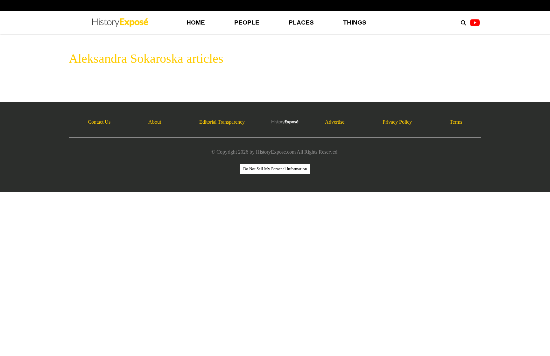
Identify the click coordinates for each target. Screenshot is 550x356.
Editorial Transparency (222, 122)
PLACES (301, 22)
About (154, 122)
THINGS (354, 22)
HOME (196, 22)
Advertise (334, 122)
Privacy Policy (397, 122)
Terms (456, 122)
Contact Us (99, 122)
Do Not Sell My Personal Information (275, 168)
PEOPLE (246, 22)
